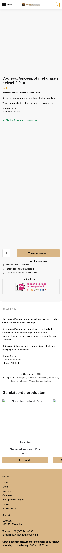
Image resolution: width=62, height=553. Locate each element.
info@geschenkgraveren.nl (24, 534)
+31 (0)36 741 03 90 (22, 531)
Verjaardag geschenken (40, 381)
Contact (6, 504)
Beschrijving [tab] (9, 308)
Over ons (7, 495)
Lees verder (25, 460)
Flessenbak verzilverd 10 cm (25, 449)
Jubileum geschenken (48, 377)
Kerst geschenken (19, 381)
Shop (5, 486)
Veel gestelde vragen (13, 499)
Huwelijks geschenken (26, 377)
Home (5, 482)
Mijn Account (9, 508)
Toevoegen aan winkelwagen (38, 254)
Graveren (7, 491)
